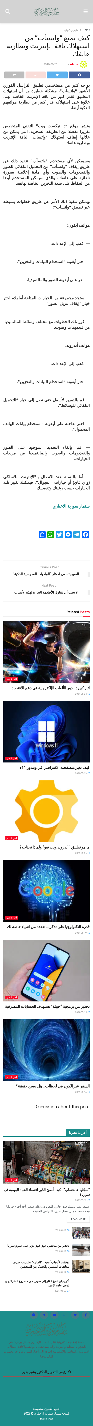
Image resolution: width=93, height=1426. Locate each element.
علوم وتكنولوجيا (70, 30)
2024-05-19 (81, 933)
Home (86, 30)
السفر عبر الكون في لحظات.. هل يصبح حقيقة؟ (53, 1086)
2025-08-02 (61, 1291)
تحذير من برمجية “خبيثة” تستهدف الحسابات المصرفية (47, 1006)
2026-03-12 (61, 1272)
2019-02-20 (50, 64)
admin (73, 64)
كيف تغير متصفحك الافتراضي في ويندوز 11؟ (54, 767)
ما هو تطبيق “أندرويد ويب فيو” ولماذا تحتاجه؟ (54, 847)
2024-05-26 (81, 853)
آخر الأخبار (12, 679)
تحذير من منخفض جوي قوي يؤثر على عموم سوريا (38, 1245)
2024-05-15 (81, 1092)
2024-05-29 (81, 773)
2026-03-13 (81, 1200)
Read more (78, 1219)
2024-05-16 (81, 1012)
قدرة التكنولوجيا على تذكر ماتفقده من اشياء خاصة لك (48, 926)
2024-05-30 (81, 694)
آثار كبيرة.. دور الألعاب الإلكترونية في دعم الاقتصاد (51, 688)
